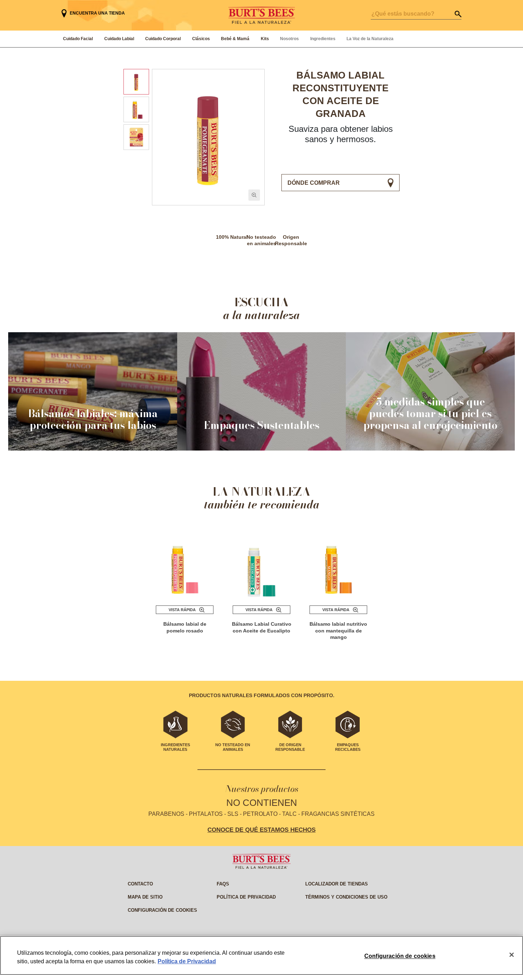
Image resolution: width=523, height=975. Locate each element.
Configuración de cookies (162, 910)
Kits (265, 38)
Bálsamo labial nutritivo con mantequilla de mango (338, 630)
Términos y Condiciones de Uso (346, 897)
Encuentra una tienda (97, 13)
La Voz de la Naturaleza (370, 38)
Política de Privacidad (187, 961)
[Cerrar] (511, 955)
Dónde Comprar (313, 183)
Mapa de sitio (145, 897)
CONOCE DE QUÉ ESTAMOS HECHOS (261, 829)
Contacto (140, 884)
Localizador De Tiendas (336, 884)
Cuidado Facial (78, 38)
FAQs (223, 884)
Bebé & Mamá (235, 38)
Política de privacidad (246, 897)
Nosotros (289, 38)
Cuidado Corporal (163, 38)
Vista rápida (182, 610)
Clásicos (201, 38)
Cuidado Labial (119, 38)
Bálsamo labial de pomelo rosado (184, 627)
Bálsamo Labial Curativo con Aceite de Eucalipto (261, 627)
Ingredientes (323, 38)
